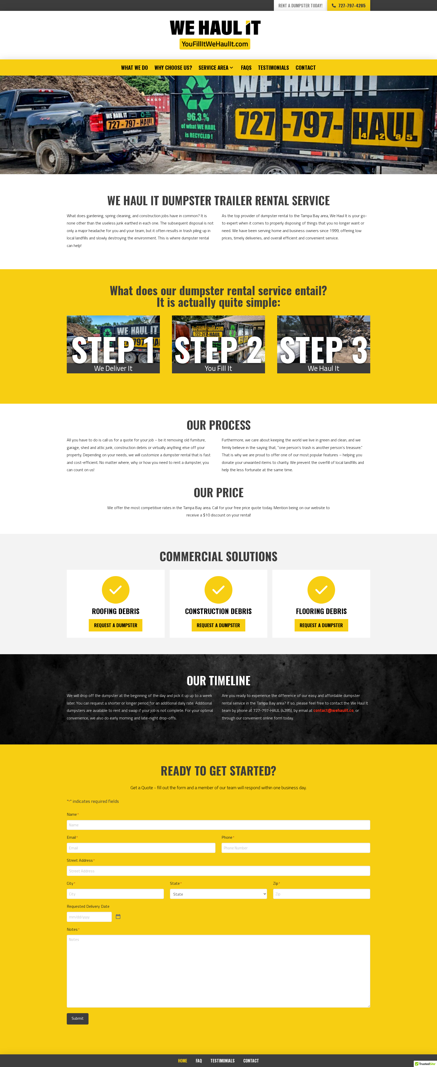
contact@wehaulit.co (333, 710)
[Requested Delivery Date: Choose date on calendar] (118, 917)
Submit (78, 1018)
